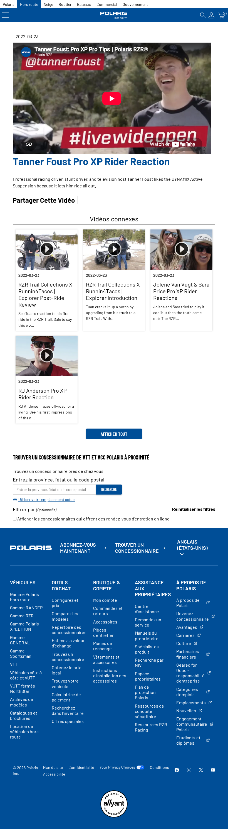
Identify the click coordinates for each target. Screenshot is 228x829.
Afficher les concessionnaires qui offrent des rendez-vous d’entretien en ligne (93, 518)
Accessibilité (54, 774)
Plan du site (53, 767)
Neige (48, 4)
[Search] (203, 15)
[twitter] (201, 770)
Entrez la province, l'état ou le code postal (58, 479)
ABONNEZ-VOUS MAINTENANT (78, 548)
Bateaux (84, 4)
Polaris (8, 4)
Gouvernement (135, 4)
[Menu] (5, 15)
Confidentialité (81, 767)
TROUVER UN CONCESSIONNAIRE (137, 548)
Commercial (106, 4)
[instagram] (189, 770)
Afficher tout (114, 434)
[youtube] (213, 770)
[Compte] (211, 15)
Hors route (29, 4)
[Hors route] (114, 15)
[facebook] (177, 770)
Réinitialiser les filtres (193, 509)
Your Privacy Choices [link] (117, 767)
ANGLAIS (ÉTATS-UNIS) (192, 545)
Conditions (159, 767)
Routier (65, 4)
